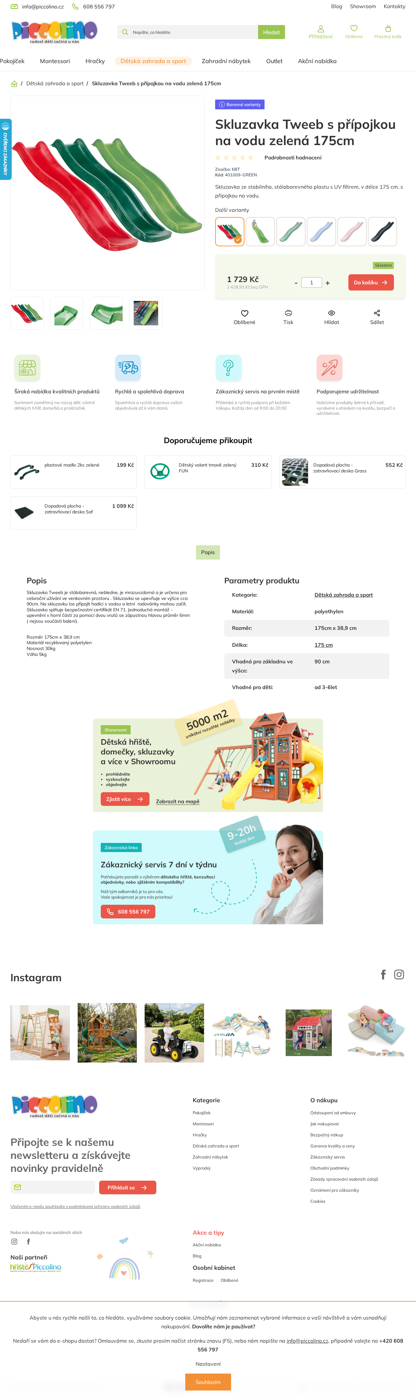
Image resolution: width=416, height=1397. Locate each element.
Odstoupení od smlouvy (333, 1112)
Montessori (203, 1123)
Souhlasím (208, 1382)
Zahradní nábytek (210, 1157)
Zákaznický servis (327, 1157)
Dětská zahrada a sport (344, 594)
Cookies (317, 1201)
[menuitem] (55, 61)
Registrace (203, 1280)
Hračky (200, 1134)
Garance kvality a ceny (332, 1145)
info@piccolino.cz (307, 1340)
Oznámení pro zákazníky (334, 1190)
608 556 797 (134, 911)
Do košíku (366, 282)
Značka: (227, 169)
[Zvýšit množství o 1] (326, 282)
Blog (336, 6)
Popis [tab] (208, 552)
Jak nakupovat (324, 1123)
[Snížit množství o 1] (297, 282)
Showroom (363, 6)
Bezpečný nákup (326, 1134)
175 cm (324, 645)
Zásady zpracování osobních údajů (344, 1179)
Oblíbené (229, 1280)
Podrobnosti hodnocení (293, 157)
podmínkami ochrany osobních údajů (104, 1206)
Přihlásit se (121, 1187)
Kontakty (395, 6)
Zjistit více (118, 799)
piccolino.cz (399, 974)
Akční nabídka (207, 1244)
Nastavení (208, 1364)
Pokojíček (202, 1112)
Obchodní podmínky (329, 1168)
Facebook (383, 974)
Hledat (271, 32)
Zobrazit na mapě (178, 801)
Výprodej (201, 1168)
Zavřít (321, 334)
